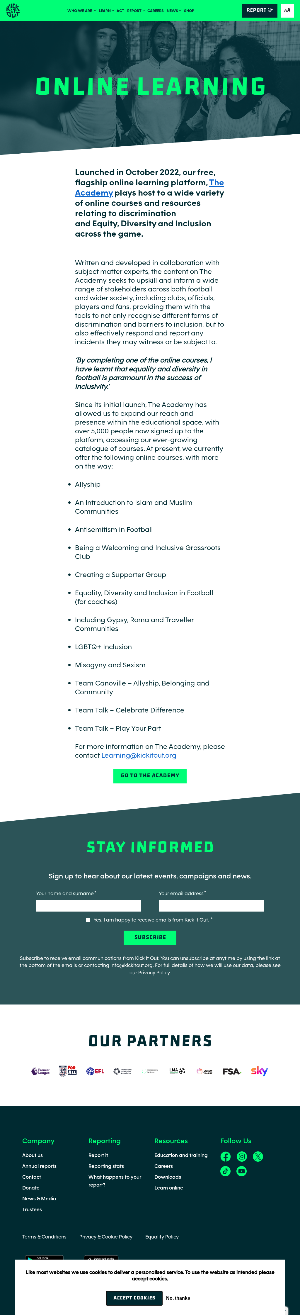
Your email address (181, 893)
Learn (105, 10)
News (172, 10)
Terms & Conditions (44, 1236)
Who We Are (80, 10)
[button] (287, 11)
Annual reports (39, 1166)
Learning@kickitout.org (138, 755)
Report (134, 10)
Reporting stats (106, 1166)
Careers (155, 10)
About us (32, 1155)
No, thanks (178, 1298)
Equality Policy (162, 1236)
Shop (189, 10)
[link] (225, 1156)
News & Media (39, 1198)
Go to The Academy (150, 775)
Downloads (167, 1177)
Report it (98, 1155)
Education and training (181, 1155)
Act (120, 10)
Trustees (32, 1209)
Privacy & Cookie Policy (105, 1236)
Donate (31, 1188)
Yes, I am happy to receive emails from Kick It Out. (151, 920)
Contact (31, 1177)
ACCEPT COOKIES (134, 1298)
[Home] (13, 11)
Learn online (168, 1188)
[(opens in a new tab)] (40, 1070)
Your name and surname (65, 893)
